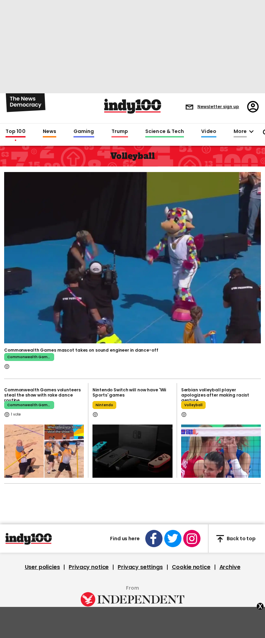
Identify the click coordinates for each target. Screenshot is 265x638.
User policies (42, 567)
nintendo (104, 405)
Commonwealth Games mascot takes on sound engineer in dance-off (81, 350)
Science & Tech (164, 131)
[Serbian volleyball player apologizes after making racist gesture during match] (221, 451)
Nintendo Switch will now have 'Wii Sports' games (129, 392)
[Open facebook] (154, 538)
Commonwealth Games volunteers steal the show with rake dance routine (42, 395)
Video (208, 131)
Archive (230, 567)
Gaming (83, 131)
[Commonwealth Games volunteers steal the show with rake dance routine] (44, 451)
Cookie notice (191, 567)
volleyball (193, 405)
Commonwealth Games (29, 357)
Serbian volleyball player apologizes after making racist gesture (215, 395)
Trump (119, 131)
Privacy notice (89, 567)
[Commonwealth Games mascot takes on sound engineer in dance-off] (132, 257)
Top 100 (16, 131)
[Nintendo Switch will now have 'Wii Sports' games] (132, 451)
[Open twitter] (172, 538)
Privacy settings (140, 567)
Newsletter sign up (218, 106)
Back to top (241, 538)
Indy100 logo (132, 106)
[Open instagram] (191, 538)
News (49, 131)
